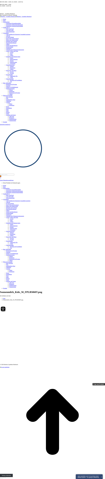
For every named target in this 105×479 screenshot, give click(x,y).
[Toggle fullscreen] (3, 477)
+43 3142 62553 (4, 11)
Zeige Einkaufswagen (5, 180)
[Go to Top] (52, 474)
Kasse (12, 180)
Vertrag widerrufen (6, 475)
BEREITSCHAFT (4, 8)
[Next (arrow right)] (2, 478)
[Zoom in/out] (5, 477)
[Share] (2, 477)
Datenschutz (89, 477)
